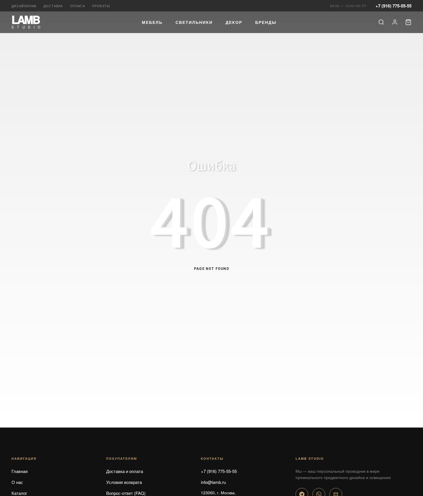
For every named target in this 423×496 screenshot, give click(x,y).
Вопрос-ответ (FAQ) (126, 493)
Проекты (101, 5)
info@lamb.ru (213, 482)
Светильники (194, 22)
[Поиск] (381, 22)
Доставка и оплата (124, 471)
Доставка (53, 5)
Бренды (266, 22)
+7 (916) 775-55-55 (393, 6)
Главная (20, 471)
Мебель (152, 22)
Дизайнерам (24, 5)
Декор (234, 22)
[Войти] (395, 22)
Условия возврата (124, 482)
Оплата (77, 5)
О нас (17, 482)
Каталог (19, 493)
